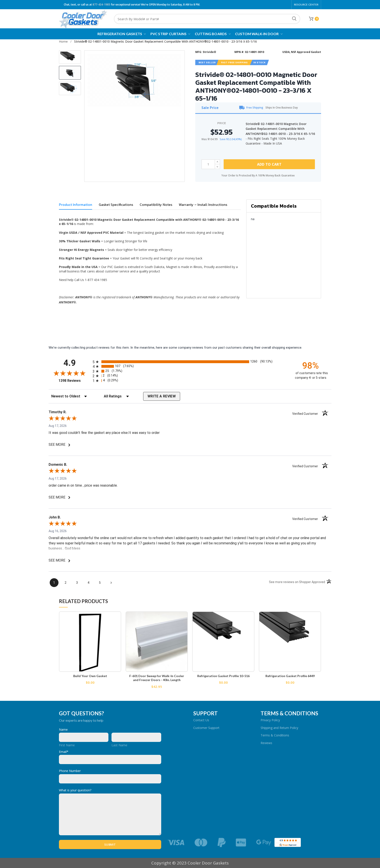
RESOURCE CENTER (306, 4)
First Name (67, 745)
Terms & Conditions (275, 735)
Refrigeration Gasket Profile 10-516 (223, 676)
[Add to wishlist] (117, 618)
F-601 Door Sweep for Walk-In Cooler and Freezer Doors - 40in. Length (156, 678)
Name (63, 729)
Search (294, 19)
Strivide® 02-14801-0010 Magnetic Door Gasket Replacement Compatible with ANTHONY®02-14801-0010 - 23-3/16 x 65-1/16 (165, 41)
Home (63, 41)
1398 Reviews (74, 381)
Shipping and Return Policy (279, 728)
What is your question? (75, 790)
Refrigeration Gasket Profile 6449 (290, 676)
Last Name (119, 745)
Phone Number (70, 771)
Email (63, 752)
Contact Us (201, 720)
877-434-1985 (101, 4)
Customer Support (206, 728)
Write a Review (162, 396)
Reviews (266, 743)
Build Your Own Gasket (90, 676)
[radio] (190, 361)
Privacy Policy (270, 720)
